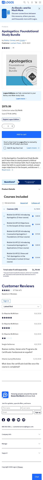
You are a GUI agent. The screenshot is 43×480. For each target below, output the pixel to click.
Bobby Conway (10, 40)
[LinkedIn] (23, 419)
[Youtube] (18, 419)
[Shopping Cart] (36, 2)
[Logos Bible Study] (8, 2)
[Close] (39, 8)
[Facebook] (3, 419)
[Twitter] (8, 419)
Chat (37, 476)
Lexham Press (15, 43)
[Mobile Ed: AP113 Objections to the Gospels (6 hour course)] (33, 224)
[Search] (25, 2)
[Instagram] (13, 419)
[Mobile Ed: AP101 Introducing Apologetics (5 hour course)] (33, 216)
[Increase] (12, 126)
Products (5, 27)
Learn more (20, 99)
